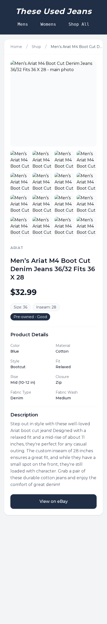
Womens (48, 24)
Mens (23, 24)
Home (16, 46)
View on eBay (53, 501)
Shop (36, 46)
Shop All (79, 24)
